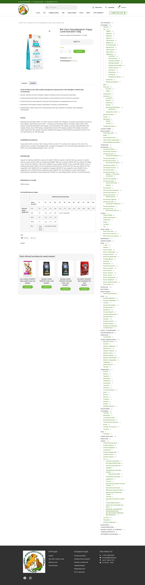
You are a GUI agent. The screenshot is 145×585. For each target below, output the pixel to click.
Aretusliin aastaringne (112, 461)
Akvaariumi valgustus (109, 199)
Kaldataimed (105, 409)
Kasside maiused (108, 323)
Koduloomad (72, 12)
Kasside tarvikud (108, 321)
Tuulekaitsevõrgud (109, 126)
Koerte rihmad (107, 275)
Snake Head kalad (111, 183)
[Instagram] (30, 578)
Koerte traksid (107, 250)
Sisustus (105, 397)
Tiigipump (109, 36)
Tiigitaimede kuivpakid (115, 65)
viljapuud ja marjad (111, 112)
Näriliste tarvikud (108, 341)
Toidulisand (106, 362)
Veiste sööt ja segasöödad (111, 140)
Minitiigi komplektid (112, 82)
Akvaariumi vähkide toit (113, 203)
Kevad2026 (104, 287)
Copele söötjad (107, 215)
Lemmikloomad (54, 12)
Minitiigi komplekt (113, 63)
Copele (103, 213)
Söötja (108, 91)
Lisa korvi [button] (28, 287)
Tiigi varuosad (110, 49)
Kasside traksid (108, 307)
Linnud (103, 441)
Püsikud (108, 100)
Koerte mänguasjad (109, 252)
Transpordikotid (108, 259)
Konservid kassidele (109, 305)
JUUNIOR (108, 468)
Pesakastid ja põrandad (113, 476)
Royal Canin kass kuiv (110, 233)
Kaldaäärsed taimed (114, 77)
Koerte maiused (108, 273)
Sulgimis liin (109, 479)
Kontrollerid (106, 378)
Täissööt (105, 367)
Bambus (108, 105)
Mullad (105, 117)
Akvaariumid (107, 188)
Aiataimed (106, 96)
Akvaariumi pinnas (109, 206)
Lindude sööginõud (109, 447)
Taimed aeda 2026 (107, 436)
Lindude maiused (108, 457)
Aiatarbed (104, 25)
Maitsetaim (109, 102)
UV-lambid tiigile (111, 45)
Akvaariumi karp (108, 208)
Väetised (106, 27)
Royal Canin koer (108, 231)
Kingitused (104, 439)
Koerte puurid (107, 270)
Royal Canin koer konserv (111, 236)
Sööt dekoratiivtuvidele (113, 488)
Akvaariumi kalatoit (109, 195)
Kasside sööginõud (109, 298)
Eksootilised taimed (109, 420)
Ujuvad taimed (112, 58)
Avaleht (51, 556)
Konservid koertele (109, 266)
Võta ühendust (98, 12)
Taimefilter (111, 56)
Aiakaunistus (107, 94)
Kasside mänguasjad (109, 300)
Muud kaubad (105, 291)
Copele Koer (107, 220)
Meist (88, 12)
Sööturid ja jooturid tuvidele (114, 490)
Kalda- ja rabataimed (108, 330)
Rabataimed (112, 72)
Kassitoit (106, 319)
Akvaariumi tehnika (109, 165)
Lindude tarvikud (108, 454)
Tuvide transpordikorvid (113, 465)
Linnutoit (108, 89)
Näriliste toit (107, 348)
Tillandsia (106, 413)
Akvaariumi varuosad (109, 151)
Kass (102, 296)
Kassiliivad (106, 309)
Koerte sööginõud (108, 279)
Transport (106, 399)
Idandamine (111, 109)
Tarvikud (108, 123)
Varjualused (106, 383)
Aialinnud (106, 87)
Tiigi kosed (109, 79)
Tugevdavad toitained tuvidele (115, 499)
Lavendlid (109, 98)
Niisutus (105, 374)
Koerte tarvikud (108, 268)
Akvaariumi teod (108, 154)
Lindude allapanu (108, 445)
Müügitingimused (79, 569)
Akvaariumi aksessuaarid (111, 190)
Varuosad (106, 385)
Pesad (105, 222)
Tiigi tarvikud (105, 23)
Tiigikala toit (109, 43)
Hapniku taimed (113, 67)
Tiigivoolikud (110, 52)
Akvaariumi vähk (108, 202)
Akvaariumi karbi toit (112, 210)
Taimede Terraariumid (110, 427)
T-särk (105, 245)
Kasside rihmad (108, 316)
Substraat (106, 387)
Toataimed (104, 411)
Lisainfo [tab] (32, 83)
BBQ (104, 84)
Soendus (105, 401)
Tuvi (104, 226)
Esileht (21, 23)
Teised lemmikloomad (108, 339)
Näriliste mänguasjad (109, 360)
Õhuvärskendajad (107, 333)
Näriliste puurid (108, 353)
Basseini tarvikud (108, 114)
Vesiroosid (111, 70)
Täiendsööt (106, 520)
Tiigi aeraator (110, 47)
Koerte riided (107, 284)
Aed (63, 12)
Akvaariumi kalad (108, 181)
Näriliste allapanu (108, 355)
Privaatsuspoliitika (80, 556)
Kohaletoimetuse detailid (82, 559)
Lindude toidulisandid (109, 452)
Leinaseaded (107, 337)
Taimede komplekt (114, 61)
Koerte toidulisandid (109, 277)
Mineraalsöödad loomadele (111, 142)
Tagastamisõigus (79, 565)
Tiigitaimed (109, 54)
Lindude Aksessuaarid (110, 443)
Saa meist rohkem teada (56, 559)
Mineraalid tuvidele (114, 474)
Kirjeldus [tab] (24, 83)
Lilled (38, 12)
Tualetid (105, 303)
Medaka (108, 185)
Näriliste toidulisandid (109, 357)
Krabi (104, 392)
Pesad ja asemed (108, 254)
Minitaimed (106, 415)
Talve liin (108, 481)
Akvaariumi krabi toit (109, 192)
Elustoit (105, 394)
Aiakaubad (106, 119)
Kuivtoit (105, 371)
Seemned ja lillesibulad (113, 107)
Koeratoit (30, 23)
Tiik (44, 12)
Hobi (102, 432)
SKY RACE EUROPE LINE (113, 463)
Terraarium (105, 369)
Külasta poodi (53, 562)
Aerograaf (106, 434)
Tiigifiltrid (109, 33)
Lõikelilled (104, 335)
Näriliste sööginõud (109, 346)
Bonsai (105, 424)
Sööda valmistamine (109, 217)
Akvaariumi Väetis (108, 149)
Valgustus (106, 376)
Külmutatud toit (110, 196)
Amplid (108, 121)
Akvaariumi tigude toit (112, 155)
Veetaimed (111, 74)
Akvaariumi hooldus (109, 158)
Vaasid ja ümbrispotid (109, 293)
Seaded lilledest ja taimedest (111, 529)
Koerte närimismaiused (110, 282)
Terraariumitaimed (108, 390)
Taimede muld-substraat (110, 422)
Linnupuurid (106, 450)
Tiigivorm (109, 38)
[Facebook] (25, 578)
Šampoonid (106, 263)
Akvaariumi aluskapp (109, 178)
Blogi (81, 12)
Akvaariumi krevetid (109, 160)
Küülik (105, 135)
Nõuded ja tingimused (81, 562)
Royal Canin (105, 229)
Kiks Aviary (105, 289)
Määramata (105, 238)
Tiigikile (108, 31)
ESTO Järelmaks (79, 572)
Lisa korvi (79, 51)
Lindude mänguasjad (109, 522)
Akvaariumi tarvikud (109, 167)
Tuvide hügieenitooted (112, 503)
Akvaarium (104, 147)
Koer (25, 23)
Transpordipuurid (108, 312)
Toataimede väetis (109, 417)
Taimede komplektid (108, 532)
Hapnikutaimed (106, 241)
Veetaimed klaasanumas (109, 534)
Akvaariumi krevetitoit (113, 162)
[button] (49, 31)
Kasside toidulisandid (109, 314)
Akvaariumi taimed (109, 172)
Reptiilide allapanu (108, 406)
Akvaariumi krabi (108, 170)
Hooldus (105, 247)
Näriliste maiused (108, 351)
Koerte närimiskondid (109, 256)
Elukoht (105, 404)
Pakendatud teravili (109, 137)
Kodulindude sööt (108, 133)
